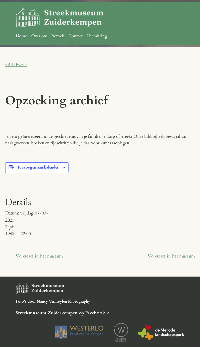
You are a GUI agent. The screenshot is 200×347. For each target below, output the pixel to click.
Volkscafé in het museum (39, 256)
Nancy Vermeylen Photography (63, 301)
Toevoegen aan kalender (37, 167)
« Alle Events (16, 65)
